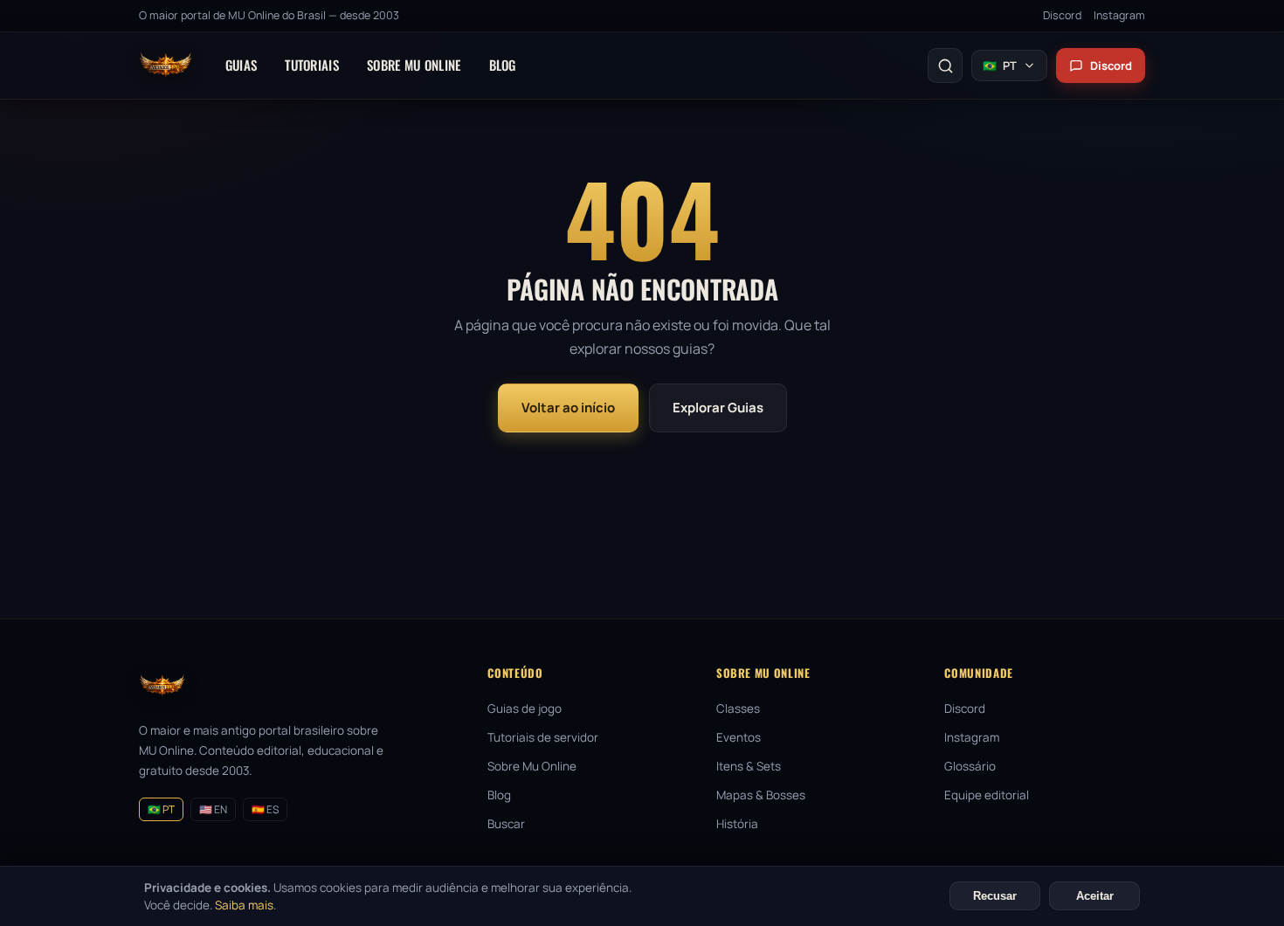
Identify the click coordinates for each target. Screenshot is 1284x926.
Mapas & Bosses (760, 795)
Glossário (970, 766)
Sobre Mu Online (414, 64)
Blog (502, 64)
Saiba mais (244, 905)
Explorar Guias (718, 407)
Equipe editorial (986, 795)
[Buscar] (945, 65)
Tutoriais (312, 64)
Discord (1062, 15)
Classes (738, 708)
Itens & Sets (748, 766)
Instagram (1119, 15)
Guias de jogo (524, 708)
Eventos (738, 737)
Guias (241, 64)
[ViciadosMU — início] (165, 65)
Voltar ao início (568, 407)
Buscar (506, 824)
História (737, 824)
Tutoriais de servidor (542, 737)
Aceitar (1095, 895)
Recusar (995, 895)
